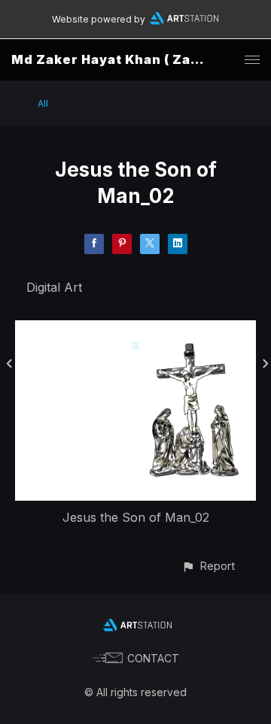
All (43, 103)
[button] (208, 565)
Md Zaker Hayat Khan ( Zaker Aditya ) (141, 59)
